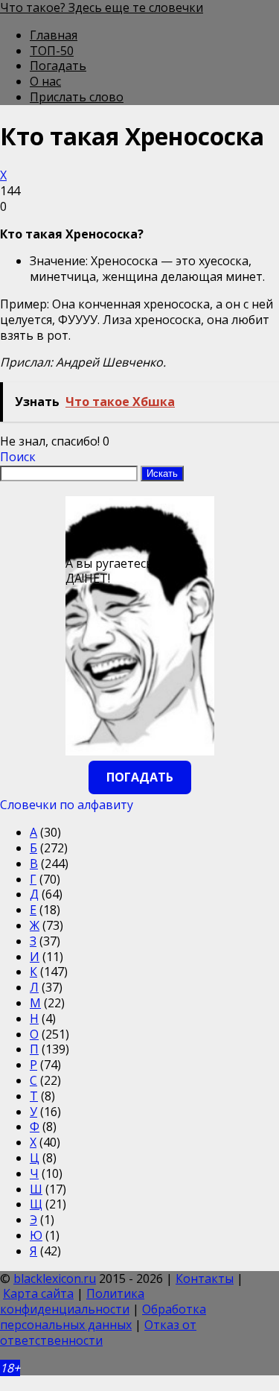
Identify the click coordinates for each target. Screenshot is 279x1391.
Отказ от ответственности (98, 1332)
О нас (45, 81)
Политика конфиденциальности (72, 1301)
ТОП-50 (52, 50)
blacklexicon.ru (54, 1278)
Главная (53, 35)
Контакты (205, 1278)
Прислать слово (77, 97)
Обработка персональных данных (103, 1317)
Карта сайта (38, 1293)
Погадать (58, 65)
